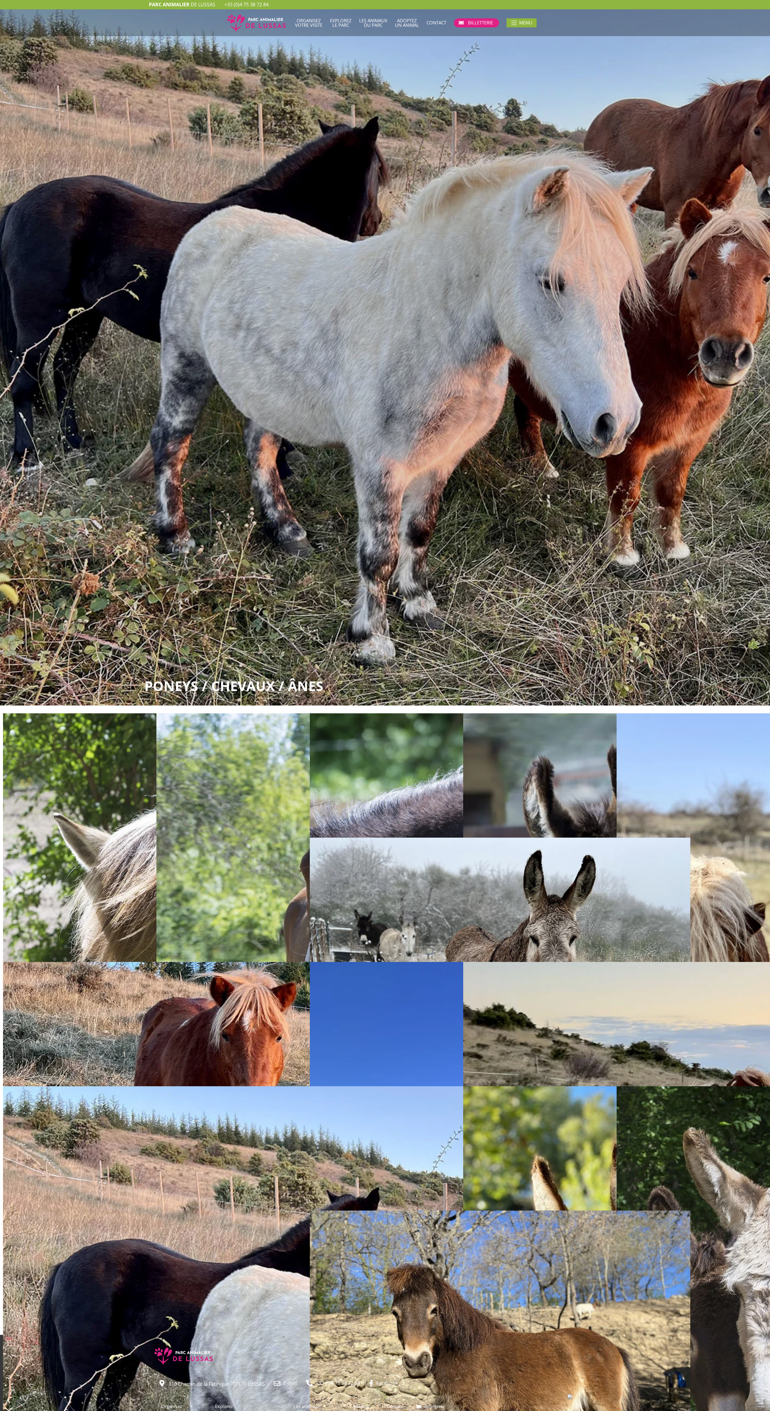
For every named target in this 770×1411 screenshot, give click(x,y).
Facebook (387, 1383)
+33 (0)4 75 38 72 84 (246, 4)
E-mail (290, 1383)
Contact (395, 1406)
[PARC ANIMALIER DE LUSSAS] (583, 1397)
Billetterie (434, 1406)
